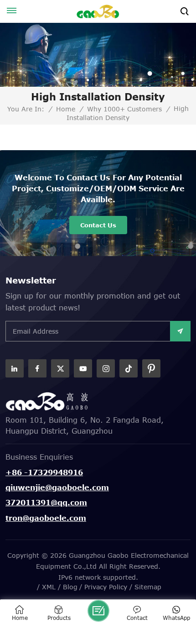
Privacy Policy (105, 587)
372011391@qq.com (46, 502)
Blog (70, 587)
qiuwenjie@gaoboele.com (57, 487)
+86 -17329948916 (44, 472)
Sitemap (147, 587)
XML (49, 587)
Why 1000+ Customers (124, 109)
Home (65, 109)
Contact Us (98, 225)
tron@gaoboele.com (45, 518)
